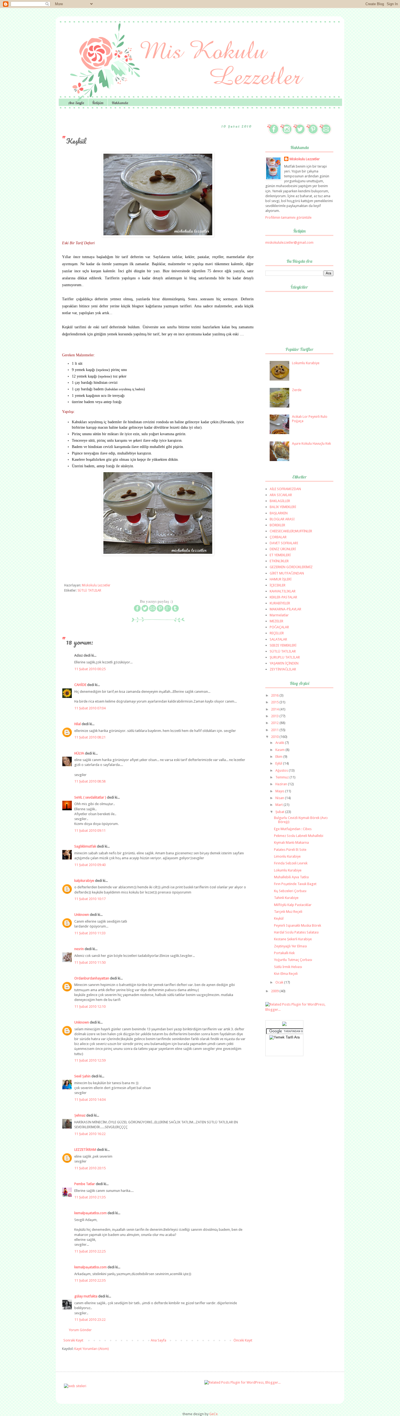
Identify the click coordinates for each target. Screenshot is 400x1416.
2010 (275, 737)
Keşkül (279, 918)
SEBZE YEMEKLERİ (283, 645)
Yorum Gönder (80, 1330)
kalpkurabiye (84, 881)
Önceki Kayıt (242, 1340)
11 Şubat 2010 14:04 (90, 1099)
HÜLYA (79, 753)
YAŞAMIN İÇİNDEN (284, 663)
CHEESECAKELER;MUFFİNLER (291, 531)
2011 (275, 730)
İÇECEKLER (277, 585)
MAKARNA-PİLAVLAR (285, 609)
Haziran (281, 784)
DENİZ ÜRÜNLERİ (283, 549)
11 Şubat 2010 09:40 (90, 865)
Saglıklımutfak (85, 846)
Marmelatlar (279, 615)
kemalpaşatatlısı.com (90, 1213)
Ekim (279, 757)
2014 (275, 709)
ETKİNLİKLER (279, 561)
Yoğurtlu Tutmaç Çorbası (293, 960)
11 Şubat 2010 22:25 (90, 1251)
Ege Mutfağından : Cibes (293, 829)
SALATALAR (278, 639)
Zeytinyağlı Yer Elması (290, 946)
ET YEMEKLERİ (280, 555)
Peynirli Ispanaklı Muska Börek (297, 925)
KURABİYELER (280, 603)
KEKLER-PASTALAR (283, 597)
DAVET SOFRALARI (284, 543)
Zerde (296, 390)
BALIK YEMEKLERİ (283, 507)
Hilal (77, 724)
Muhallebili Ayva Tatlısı (291, 877)
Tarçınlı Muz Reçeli (288, 912)
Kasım (280, 750)
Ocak (279, 982)
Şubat (280, 812)
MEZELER (276, 621)
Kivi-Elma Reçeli (286, 974)
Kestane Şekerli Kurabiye (293, 939)
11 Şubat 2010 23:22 (90, 1320)
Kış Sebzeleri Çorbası (290, 891)
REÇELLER (277, 633)
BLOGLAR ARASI (282, 519)
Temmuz (282, 777)
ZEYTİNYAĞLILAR (283, 669)
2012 (275, 723)
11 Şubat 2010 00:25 (90, 669)
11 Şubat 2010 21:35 (90, 1197)
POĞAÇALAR (279, 627)
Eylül (279, 763)
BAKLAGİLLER (280, 501)
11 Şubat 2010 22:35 (90, 1280)
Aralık (280, 743)
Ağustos (282, 770)
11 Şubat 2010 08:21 (90, 737)
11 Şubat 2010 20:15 (90, 1168)
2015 (275, 702)
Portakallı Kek (284, 953)
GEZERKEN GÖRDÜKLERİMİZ (291, 567)
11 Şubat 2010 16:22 (90, 1134)
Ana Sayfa (76, 102)
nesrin (79, 949)
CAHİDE (80, 685)
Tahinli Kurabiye (286, 898)
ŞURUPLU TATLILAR (285, 657)
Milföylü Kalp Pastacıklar (293, 905)
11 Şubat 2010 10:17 (90, 899)
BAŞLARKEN (279, 513)
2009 (275, 991)
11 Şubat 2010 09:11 (90, 830)
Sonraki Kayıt (73, 1340)
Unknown (81, 915)
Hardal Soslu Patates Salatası (296, 932)
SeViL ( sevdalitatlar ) (90, 797)
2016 (275, 695)
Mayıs (280, 791)
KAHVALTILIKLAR (283, 591)
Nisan (280, 798)
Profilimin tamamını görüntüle (288, 217)
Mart (279, 805)
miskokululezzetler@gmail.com (289, 242)
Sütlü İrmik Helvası (288, 967)
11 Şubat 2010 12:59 (90, 1060)
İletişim (97, 102)
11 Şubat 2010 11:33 (90, 933)
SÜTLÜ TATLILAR (89, 590)
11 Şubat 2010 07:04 (90, 708)
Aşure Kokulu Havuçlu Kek (311, 443)
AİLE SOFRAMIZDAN (285, 489)
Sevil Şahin (82, 1076)
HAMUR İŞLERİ (280, 579)
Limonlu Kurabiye (287, 856)
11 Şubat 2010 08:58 (90, 781)
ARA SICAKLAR (281, 495)
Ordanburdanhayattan (91, 978)
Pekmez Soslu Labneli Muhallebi (298, 836)
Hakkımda (120, 102)
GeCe (213, 1414)
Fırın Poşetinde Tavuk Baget (295, 884)
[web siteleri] (75, 1386)
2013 (275, 716)
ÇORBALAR (278, 537)
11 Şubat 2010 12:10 (90, 1006)
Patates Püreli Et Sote (290, 850)
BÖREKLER (277, 525)
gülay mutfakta (85, 1296)
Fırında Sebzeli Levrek (290, 863)
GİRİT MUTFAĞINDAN (287, 573)
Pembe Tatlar (84, 1184)
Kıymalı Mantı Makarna (291, 842)
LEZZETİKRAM (85, 1150)
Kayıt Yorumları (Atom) (91, 1349)
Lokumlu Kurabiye (305, 363)
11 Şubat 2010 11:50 (90, 962)
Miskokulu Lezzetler (305, 159)
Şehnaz (79, 1115)
